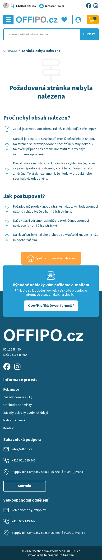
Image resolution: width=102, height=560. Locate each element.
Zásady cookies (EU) (17, 397)
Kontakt (8, 428)
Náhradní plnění (14, 420)
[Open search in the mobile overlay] (51, 34)
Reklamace (11, 389)
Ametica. (68, 555)
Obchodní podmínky (17, 404)
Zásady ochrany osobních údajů (25, 412)
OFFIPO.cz (10, 50)
